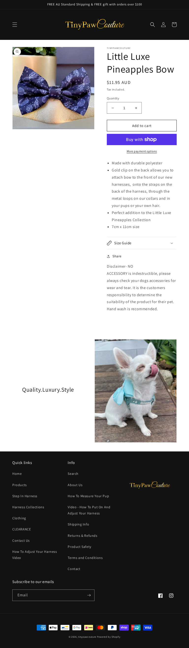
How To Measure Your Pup (88, 496)
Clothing (19, 518)
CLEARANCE (21, 529)
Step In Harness (24, 496)
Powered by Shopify (109, 636)
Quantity (113, 98)
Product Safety (79, 546)
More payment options (142, 151)
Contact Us (21, 540)
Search (73, 473)
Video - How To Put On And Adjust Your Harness (89, 510)
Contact (74, 569)
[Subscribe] (88, 595)
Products (19, 485)
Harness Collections (28, 507)
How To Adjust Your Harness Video (34, 554)
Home (17, 473)
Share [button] (117, 256)
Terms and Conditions (85, 557)
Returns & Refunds (82, 535)
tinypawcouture (87, 636)
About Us (75, 485)
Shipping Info (78, 524)
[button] (14, 24)
